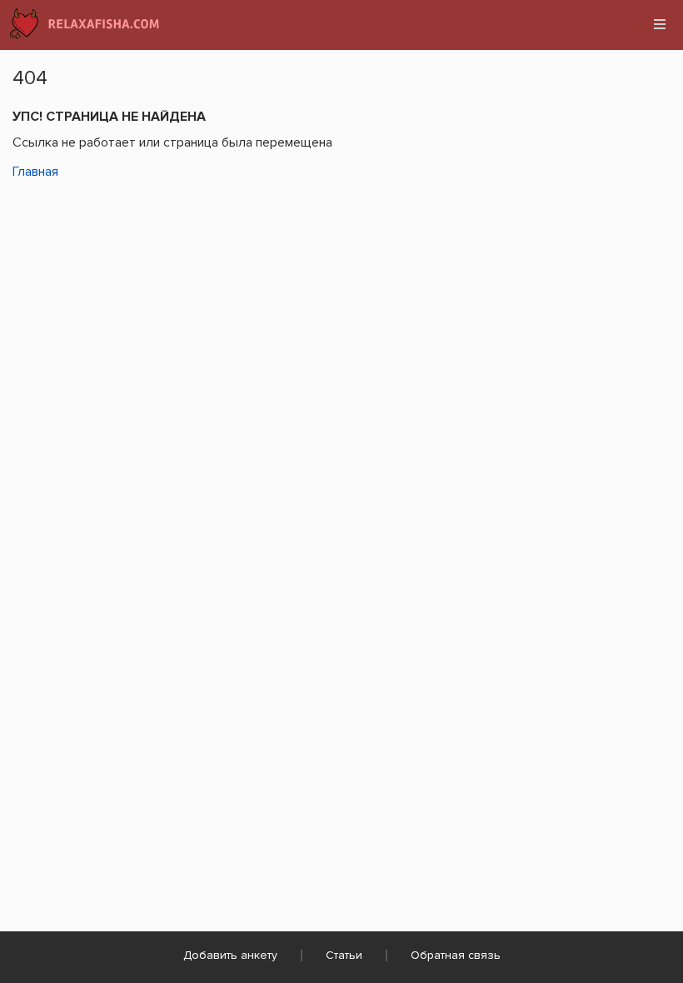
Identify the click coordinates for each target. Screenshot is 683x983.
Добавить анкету (230, 955)
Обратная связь (456, 955)
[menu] (660, 24)
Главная (35, 171)
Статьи (344, 955)
